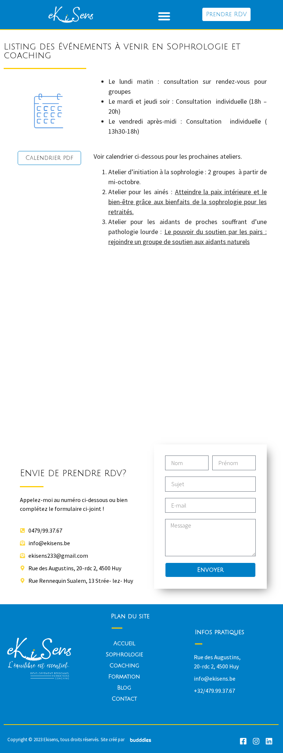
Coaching (124, 665)
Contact (124, 699)
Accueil (124, 643)
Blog (124, 688)
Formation (124, 677)
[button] (164, 16)
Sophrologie (124, 654)
